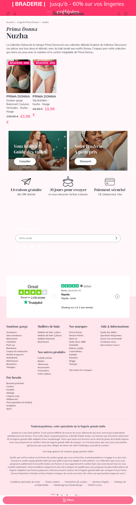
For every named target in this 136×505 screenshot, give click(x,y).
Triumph (73, 364)
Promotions (43, 370)
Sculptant (11, 405)
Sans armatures (14, 335)
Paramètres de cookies (76, 481)
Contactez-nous (108, 341)
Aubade (73, 354)
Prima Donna (75, 332)
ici (109, 256)
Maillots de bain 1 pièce (49, 332)
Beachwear (43, 341)
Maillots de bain (49, 326)
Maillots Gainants (46, 338)
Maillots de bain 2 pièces (50, 335)
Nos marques (78, 326)
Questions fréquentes (110, 335)
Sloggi (72, 361)
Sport (9, 408)
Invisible (10, 389)
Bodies (41, 361)
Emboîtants (12, 357)
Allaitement (12, 399)
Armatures (11, 332)
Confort (10, 386)
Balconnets (11, 338)
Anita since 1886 (77, 341)
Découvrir (85, 161)
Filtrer (70, 500)
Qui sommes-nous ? (110, 345)
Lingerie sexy (12, 396)
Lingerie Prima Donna (28, 22)
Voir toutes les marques (80, 370)
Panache (73, 357)
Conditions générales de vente (25, 481)
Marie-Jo (73, 338)
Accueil (10, 22)
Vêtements (43, 364)
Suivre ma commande (111, 338)
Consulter (24, 161)
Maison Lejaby (76, 348)
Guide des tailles (108, 332)
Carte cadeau (44, 373)
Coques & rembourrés (17, 351)
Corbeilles (11, 341)
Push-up (10, 345)
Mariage (10, 392)
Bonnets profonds (15, 383)
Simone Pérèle (76, 335)
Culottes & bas (45, 358)
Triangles (10, 367)
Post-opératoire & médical (19, 402)
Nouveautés (44, 367)
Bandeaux (11, 348)
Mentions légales (100, 481)
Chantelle (73, 345)
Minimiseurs (12, 361)
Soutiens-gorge (17, 326)
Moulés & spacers (15, 354)
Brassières (11, 364)
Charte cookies (52, 481)
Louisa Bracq (75, 351)
